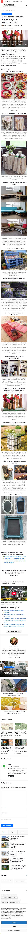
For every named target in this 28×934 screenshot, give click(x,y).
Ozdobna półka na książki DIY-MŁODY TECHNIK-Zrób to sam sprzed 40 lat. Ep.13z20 (21, 749)
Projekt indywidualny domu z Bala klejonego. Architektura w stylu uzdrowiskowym (18, 867)
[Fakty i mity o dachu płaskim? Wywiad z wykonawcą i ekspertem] (5, 853)
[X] (13, 657)
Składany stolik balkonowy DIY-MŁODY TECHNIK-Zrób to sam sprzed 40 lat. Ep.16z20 (7, 733)
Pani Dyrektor (6, 25)
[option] (14, 669)
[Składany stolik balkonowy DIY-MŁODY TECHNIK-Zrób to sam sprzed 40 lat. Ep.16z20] (7, 726)
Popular (13, 832)
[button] (26, 905)
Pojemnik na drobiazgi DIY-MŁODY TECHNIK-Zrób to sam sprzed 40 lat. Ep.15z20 (21, 733)
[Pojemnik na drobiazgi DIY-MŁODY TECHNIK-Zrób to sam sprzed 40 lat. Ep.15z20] (21, 726)
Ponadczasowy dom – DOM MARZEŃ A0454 (17, 837)
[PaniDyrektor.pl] (9, 5)
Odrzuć (14, 926)
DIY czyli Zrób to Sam (14, 631)
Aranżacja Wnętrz (5, 895)
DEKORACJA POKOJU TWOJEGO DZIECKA (15, 556)
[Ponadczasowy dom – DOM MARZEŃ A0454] (5, 838)
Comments (22, 832)
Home (3, 10)
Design (15, 897)
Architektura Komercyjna (7, 897)
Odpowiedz (10, 776)
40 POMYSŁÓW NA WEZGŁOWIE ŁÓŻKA (14, 558)
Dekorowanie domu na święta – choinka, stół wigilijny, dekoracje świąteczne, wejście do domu (15, 620)
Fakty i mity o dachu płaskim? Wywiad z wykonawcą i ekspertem (18, 853)
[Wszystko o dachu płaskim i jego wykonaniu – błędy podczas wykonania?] (5, 860)
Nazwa (3, 806)
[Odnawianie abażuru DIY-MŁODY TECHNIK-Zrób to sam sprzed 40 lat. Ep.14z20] (7, 742)
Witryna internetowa (6, 819)
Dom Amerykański (16, 899)
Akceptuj (14, 922)
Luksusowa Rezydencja (14, 902)
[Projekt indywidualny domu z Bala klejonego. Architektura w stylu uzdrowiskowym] (5, 867)
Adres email (4, 813)
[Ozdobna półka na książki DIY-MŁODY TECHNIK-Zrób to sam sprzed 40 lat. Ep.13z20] (21, 742)
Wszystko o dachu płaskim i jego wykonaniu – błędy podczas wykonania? (17, 860)
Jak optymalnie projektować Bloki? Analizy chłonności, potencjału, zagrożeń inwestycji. (18, 845)
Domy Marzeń (5, 902)
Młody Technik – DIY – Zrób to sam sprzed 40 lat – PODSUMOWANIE (12, 672)
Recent (4, 832)
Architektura (13, 895)
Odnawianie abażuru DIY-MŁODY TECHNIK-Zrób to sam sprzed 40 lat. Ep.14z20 (7, 749)
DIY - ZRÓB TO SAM (10, 10)
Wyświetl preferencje (14, 930)
